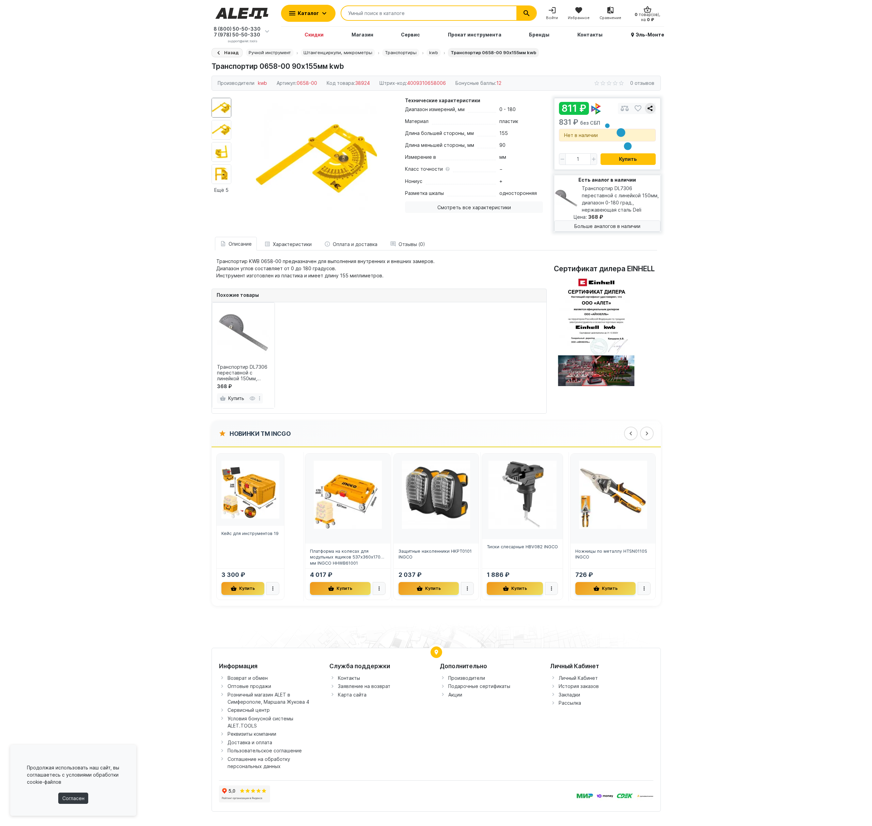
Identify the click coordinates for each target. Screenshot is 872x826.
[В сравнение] (625, 108)
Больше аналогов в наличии (607, 226)
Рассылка (570, 703)
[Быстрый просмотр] (252, 398)
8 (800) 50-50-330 (237, 29)
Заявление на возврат (364, 686)
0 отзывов (642, 83)
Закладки (569, 695)
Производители (466, 678)
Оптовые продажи (249, 686)
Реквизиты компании (252, 734)
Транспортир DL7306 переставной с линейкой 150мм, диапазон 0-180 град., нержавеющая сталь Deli (243, 372)
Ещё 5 (221, 190)
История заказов (579, 686)
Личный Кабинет (578, 678)
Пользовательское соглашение (265, 750)
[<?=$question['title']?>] (596, 330)
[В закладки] (638, 108)
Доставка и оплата (250, 742)
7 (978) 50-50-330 (237, 34)
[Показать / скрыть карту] (436, 652)
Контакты (349, 678)
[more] (259, 398)
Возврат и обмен (248, 678)
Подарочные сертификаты (479, 686)
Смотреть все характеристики (474, 207)
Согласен (73, 798)
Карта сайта (352, 695)
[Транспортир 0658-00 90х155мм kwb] (316, 158)
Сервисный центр (249, 710)
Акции (455, 695)
